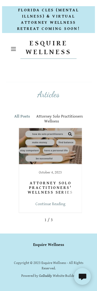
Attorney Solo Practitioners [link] (59, 116)
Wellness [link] (51, 121)
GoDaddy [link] (45, 276)
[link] (48, 49)
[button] (14, 49)
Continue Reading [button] (50, 204)
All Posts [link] (22, 116)
